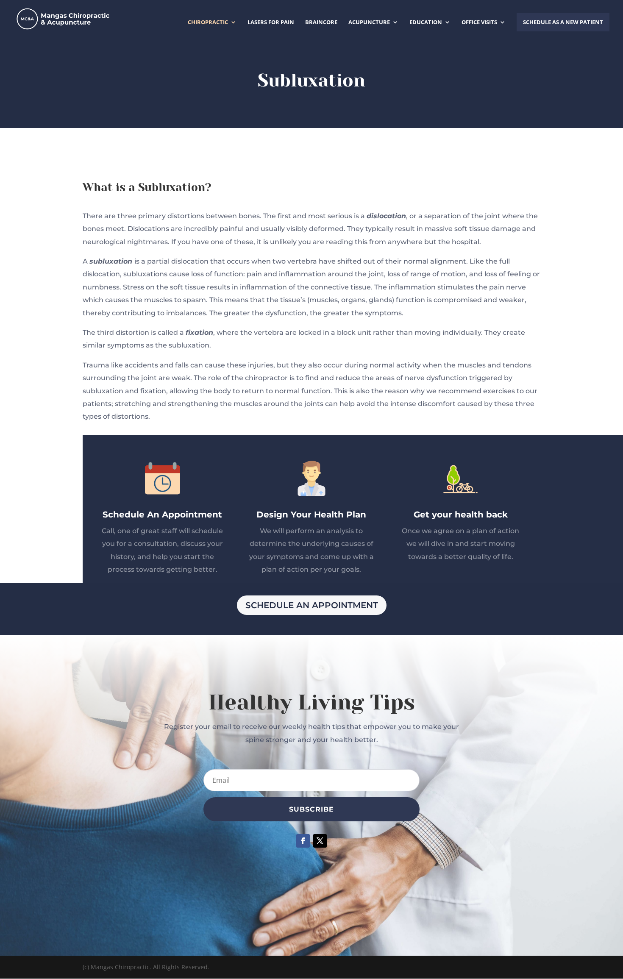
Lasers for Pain (271, 22)
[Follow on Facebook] (303, 841)
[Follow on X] (320, 841)
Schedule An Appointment (162, 514)
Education (425, 22)
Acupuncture (369, 22)
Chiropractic (208, 22)
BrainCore (321, 22)
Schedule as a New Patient (563, 22)
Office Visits (479, 22)
